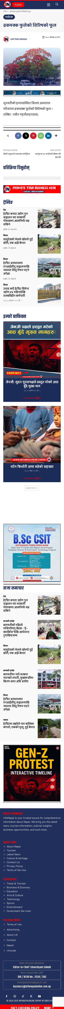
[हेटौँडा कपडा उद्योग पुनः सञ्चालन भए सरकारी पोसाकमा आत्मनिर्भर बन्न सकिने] (49, 218)
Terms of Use (14, 924)
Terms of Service (16, 870)
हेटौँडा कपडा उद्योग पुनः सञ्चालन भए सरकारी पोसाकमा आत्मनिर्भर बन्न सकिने (16, 219)
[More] (56, 135)
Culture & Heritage (17, 858)
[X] (25, 135)
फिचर (5, 235)
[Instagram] (14, 996)
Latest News (13, 854)
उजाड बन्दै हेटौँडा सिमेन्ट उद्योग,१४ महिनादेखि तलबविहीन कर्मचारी (16, 292)
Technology (13, 899)
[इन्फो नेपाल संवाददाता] (6, 39)
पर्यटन (5, 11)
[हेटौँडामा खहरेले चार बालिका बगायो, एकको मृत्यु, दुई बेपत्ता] (49, 728)
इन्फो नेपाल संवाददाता (19, 39)
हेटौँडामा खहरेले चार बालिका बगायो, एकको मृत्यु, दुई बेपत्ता (19, 725)
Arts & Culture (15, 895)
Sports (10, 903)
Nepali (10, 945)
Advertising (13, 929)
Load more (31, 487)
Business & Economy (18, 887)
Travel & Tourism (16, 883)
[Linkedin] (48, 135)
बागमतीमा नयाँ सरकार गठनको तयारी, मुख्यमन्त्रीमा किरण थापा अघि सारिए (18, 678)
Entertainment (14, 907)
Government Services (19, 910)
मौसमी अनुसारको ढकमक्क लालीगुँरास (16, 154)
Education (12, 891)
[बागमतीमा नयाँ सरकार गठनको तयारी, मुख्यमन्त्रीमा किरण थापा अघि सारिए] (49, 679)
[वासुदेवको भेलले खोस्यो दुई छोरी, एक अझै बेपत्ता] (49, 244)
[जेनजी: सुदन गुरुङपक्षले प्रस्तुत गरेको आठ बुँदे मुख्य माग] (32, 350)
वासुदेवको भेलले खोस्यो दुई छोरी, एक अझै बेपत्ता (18, 241)
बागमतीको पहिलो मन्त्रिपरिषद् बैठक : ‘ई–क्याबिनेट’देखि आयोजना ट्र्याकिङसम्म (16, 630)
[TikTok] (23, 996)
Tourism (11, 850)
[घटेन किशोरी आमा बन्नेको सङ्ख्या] (32, 434)
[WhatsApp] (41, 135)
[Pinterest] (33, 135)
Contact (11, 940)
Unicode (11, 950)
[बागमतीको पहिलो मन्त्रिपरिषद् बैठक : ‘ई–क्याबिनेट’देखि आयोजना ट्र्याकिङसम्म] (49, 629)
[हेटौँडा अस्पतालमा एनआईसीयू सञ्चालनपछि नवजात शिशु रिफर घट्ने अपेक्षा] (49, 267)
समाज (5, 720)
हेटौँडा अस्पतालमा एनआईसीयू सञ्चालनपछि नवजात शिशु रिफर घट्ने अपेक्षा (16, 268)
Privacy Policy (15, 866)
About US (12, 934)
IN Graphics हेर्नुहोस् (32, 398)
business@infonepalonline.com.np (32, 986)
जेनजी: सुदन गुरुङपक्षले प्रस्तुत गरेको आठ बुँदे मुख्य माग (32, 384)
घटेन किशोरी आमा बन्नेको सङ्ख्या (32, 467)
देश (4, 210)
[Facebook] (18, 135)
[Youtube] (39, 996)
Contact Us (13, 862)
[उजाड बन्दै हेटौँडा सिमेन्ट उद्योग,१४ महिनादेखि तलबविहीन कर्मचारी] (49, 293)
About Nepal (14, 846)
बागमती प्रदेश (8, 621)
